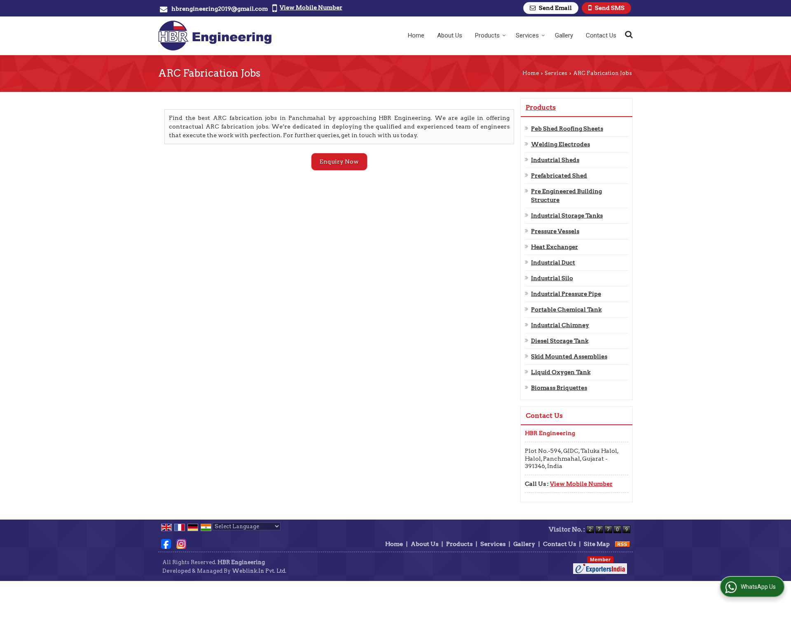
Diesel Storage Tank (559, 340)
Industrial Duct (553, 262)
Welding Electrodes (560, 144)
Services (527, 35)
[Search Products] (628, 34)
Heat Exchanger (554, 247)
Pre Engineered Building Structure (566, 195)
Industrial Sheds (555, 160)
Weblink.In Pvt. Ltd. (259, 571)
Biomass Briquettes (559, 387)
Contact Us (601, 35)
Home (416, 35)
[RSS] (622, 544)
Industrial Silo (552, 278)
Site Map (597, 544)
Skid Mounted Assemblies (569, 356)
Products (487, 35)
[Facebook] (166, 543)
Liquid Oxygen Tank (560, 372)
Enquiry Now (339, 161)
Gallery (564, 35)
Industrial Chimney (560, 325)
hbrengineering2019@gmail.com (219, 8)
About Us (449, 35)
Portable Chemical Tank (566, 309)
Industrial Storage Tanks (567, 215)
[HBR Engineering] (214, 36)
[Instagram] (181, 543)
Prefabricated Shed (559, 175)
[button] (311, 7)
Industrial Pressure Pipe (566, 293)
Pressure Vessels (555, 231)
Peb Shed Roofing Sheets (567, 128)
